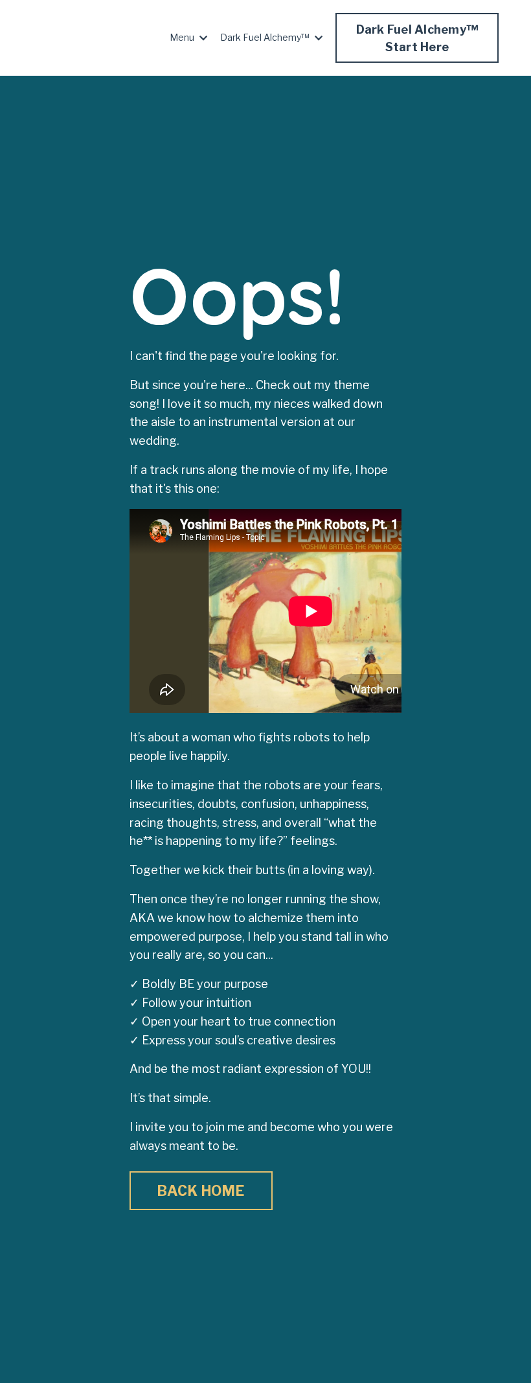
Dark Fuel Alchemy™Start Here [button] (417, 38)
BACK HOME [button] (201, 1190)
